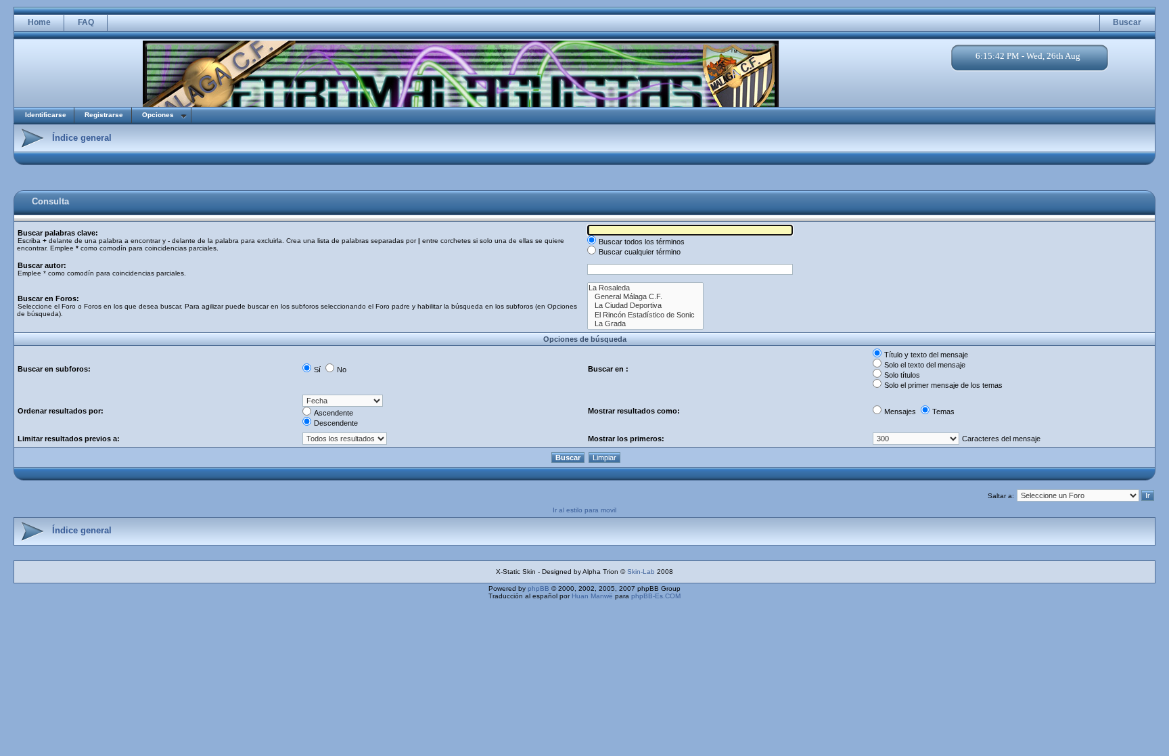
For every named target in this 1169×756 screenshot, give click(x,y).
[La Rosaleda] (645, 288)
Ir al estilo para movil (584, 510)
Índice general (82, 138)
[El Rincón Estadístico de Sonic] (645, 315)
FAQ (86, 22)
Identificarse (45, 114)
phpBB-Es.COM (656, 596)
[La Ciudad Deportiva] (645, 305)
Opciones (158, 114)
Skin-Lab (641, 571)
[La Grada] (645, 323)
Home (39, 22)
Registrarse (104, 114)
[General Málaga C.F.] (645, 296)
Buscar (1127, 22)
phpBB (538, 588)
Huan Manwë (592, 596)
